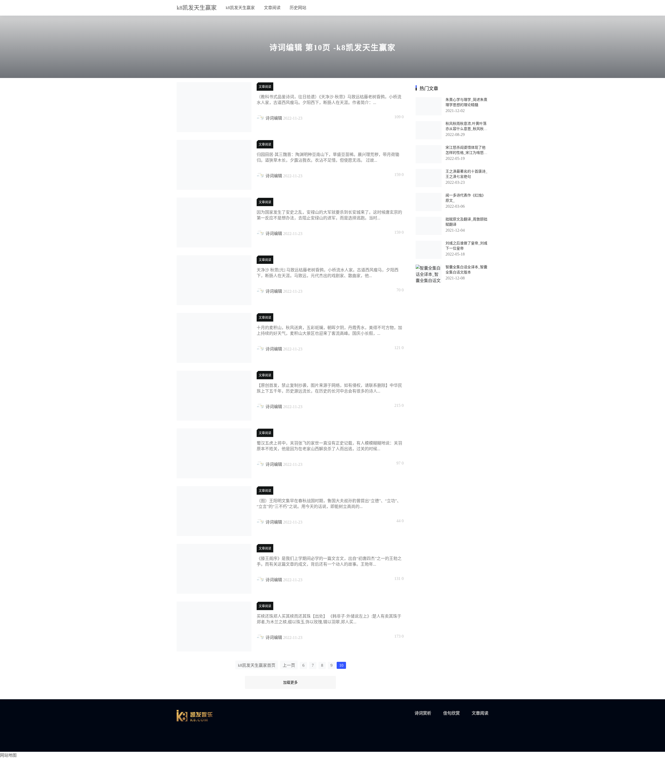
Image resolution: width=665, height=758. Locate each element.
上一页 (289, 665)
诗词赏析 (423, 713)
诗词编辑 (273, 118)
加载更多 (290, 682)
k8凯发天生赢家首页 (256, 665)
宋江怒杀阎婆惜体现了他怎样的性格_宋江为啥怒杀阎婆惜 (466, 153)
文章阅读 (272, 7)
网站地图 (8, 755)
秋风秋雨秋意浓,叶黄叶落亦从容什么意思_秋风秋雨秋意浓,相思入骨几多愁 (466, 129)
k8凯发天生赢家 (197, 7)
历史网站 (298, 7)
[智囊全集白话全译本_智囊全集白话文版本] (429, 274)
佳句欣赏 (451, 713)
